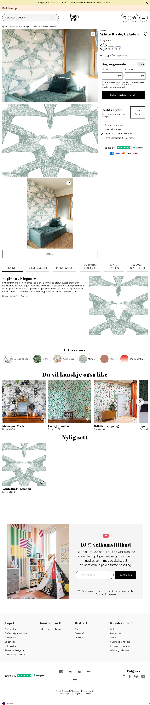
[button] (125, 18)
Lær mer (129, 138)
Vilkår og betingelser (120, 642)
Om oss (78, 629)
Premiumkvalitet (64, 268)
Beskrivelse (12, 268)
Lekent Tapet (11, 642)
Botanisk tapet (11, 646)
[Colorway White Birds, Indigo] (118, 47)
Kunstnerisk (10, 637)
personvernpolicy (126, 591)
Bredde (111, 72)
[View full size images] (93, 33)
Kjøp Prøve (137, 112)
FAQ (112, 629)
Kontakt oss (115, 633)
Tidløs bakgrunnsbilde (28, 27)
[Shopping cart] (134, 18)
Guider (113, 637)
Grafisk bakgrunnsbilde (16, 633)
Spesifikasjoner (38, 268)
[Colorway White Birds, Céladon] (103, 47)
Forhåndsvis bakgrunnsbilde (123, 95)
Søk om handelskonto (50, 629)
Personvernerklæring (120, 646)
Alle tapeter (10, 629)
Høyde (134, 72)
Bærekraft (80, 633)
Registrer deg (125, 575)
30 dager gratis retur (137, 266)
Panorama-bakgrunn (14, 650)
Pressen (79, 637)
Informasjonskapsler (119, 650)
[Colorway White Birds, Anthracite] (111, 47)
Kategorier (13, 27)
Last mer (50, 254)
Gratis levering (114, 266)
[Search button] (53, 17)
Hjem (4, 27)
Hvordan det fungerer (89, 266)
